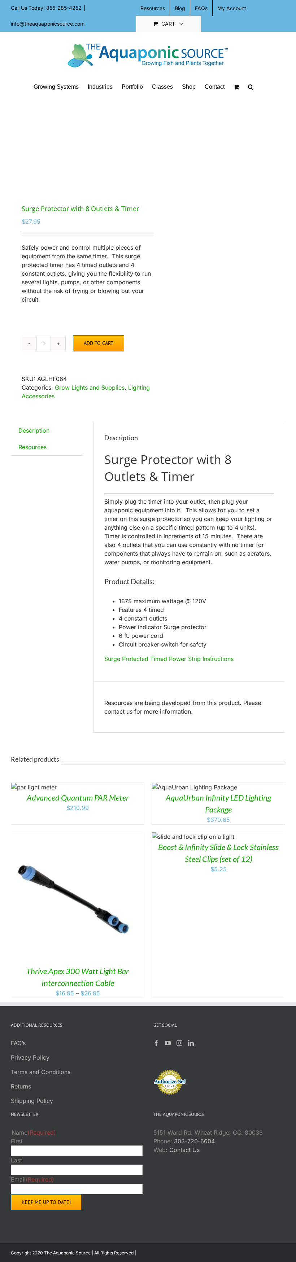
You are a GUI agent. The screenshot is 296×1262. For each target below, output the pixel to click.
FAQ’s (18, 1043)
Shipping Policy (32, 1100)
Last (16, 1160)
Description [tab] (33, 430)
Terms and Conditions (40, 1071)
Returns (21, 1086)
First (16, 1141)
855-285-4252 (64, 8)
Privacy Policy (30, 1057)
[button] (250, 87)
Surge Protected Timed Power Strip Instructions (169, 658)
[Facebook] (156, 1043)
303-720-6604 (194, 1141)
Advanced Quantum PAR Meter (78, 797)
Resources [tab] (32, 447)
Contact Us (184, 1149)
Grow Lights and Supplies (90, 387)
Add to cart (98, 343)
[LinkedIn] (191, 1043)
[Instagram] (179, 1043)
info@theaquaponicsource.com (47, 24)
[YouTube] (168, 1043)
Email (32, 1179)
